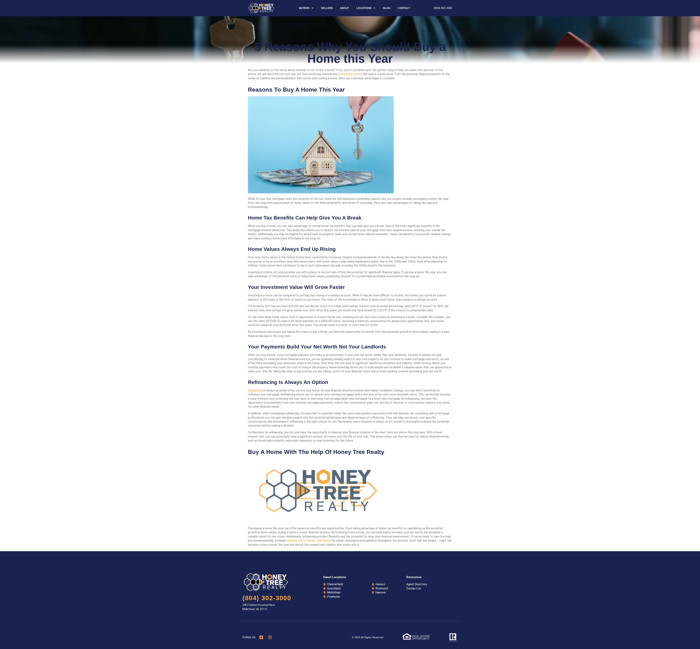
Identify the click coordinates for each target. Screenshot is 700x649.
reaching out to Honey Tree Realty (309, 540)
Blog (386, 8)
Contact (404, 8)
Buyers (304, 8)
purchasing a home (350, 74)
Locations (363, 8)
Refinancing (255, 390)
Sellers (327, 8)
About (344, 8)
